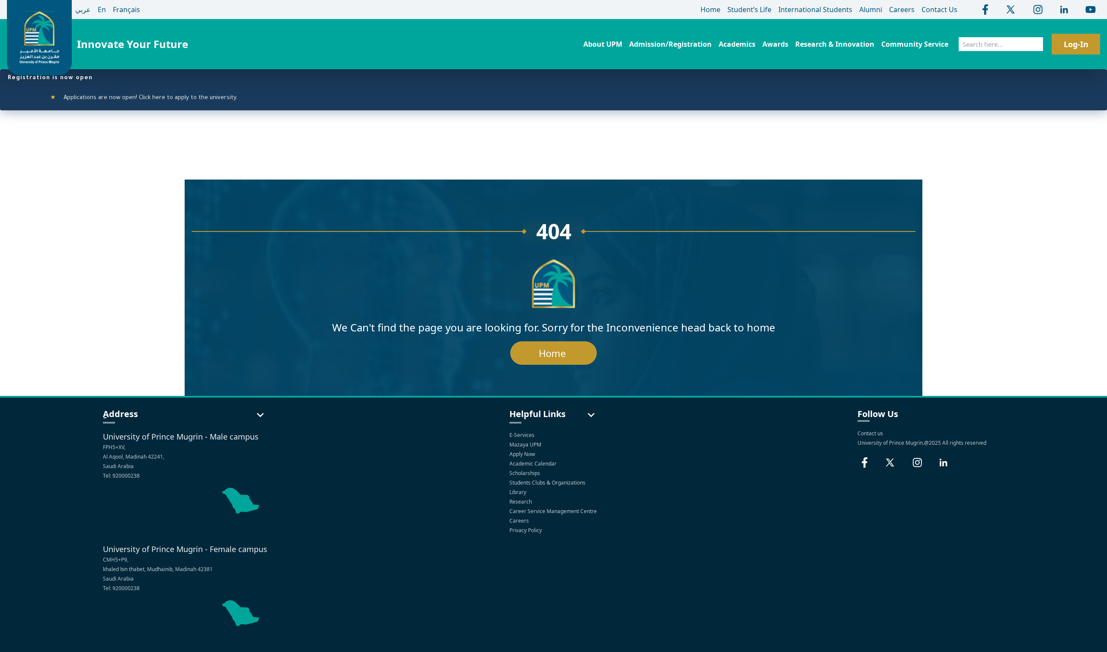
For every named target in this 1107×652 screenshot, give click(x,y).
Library (518, 492)
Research (521, 501)
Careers (519, 520)
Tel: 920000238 (121, 475)
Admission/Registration (670, 44)
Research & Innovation (834, 44)
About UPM (602, 44)
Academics (737, 44)
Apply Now (522, 454)
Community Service (914, 44)
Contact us (870, 433)
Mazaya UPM (525, 444)
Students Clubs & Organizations (548, 482)
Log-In (1076, 44)
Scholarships (525, 473)
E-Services (521, 435)
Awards (775, 44)
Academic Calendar (533, 463)
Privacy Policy (526, 530)
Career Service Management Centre (553, 511)
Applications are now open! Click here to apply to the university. (131, 98)
